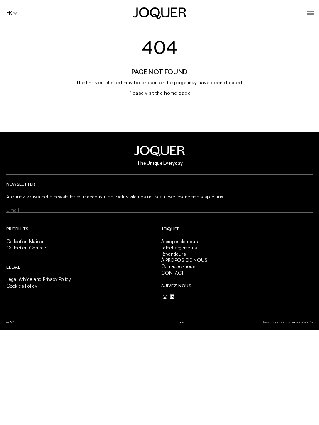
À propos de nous (179, 241)
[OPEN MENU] (310, 13)
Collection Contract (26, 247)
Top (181, 322)
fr (7, 322)
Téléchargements (179, 247)
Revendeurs (173, 253)
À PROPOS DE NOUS (184, 260)
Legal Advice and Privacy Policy (38, 279)
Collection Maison (25, 241)
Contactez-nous (178, 266)
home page (177, 93)
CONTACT (172, 273)
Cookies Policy (21, 285)
